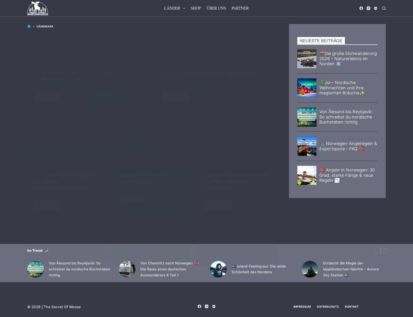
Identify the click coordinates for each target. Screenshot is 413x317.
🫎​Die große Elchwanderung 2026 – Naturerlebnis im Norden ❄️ (348, 58)
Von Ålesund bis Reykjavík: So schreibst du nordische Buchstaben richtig (346, 116)
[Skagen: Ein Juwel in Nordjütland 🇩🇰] (151, 213)
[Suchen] (384, 8)
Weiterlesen (50, 95)
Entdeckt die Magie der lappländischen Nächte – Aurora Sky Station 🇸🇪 (351, 269)
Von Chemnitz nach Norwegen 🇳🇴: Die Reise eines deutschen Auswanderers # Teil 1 (169, 269)
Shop (196, 8)
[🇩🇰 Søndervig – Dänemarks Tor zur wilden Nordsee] (215, 110)
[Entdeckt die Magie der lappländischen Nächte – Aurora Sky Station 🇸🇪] (310, 269)
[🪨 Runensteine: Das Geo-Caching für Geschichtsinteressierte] (66, 213)
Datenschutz (328, 306)
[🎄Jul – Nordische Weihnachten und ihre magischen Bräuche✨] (87, 110)
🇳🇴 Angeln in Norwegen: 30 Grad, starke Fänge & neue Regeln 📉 (347, 175)
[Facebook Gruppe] (375, 8)
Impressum (302, 306)
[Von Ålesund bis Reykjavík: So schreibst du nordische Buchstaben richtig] (35, 269)
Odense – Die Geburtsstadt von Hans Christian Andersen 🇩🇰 (235, 181)
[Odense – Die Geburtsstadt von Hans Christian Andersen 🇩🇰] (236, 213)
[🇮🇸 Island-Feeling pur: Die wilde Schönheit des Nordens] (218, 269)
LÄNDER (172, 8)
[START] (29, 26)
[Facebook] (361, 8)
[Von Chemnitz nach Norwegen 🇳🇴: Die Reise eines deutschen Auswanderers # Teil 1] (127, 269)
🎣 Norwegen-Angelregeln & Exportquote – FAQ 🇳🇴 (348, 146)
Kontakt (352, 306)
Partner (240, 8)
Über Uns (216, 8)
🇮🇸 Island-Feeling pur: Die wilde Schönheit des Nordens (259, 269)
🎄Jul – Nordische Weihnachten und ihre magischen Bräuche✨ (341, 87)
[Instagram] (368, 8)
